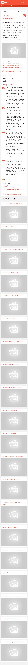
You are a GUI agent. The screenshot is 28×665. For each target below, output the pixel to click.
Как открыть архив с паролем (11, 189)
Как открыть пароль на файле (11, 295)
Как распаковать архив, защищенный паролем (12, 68)
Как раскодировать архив (10, 364)
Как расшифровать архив (10, 619)
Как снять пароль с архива (10, 272)
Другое (14, 5)
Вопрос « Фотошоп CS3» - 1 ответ (13, 71)
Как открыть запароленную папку (12, 456)
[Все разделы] (26, 2)
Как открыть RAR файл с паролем (10, 65)
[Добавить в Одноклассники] (3, 179)
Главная (2, 5)
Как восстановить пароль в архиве (13, 596)
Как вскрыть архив (8, 226)
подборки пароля (19, 155)
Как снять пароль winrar (9, 410)
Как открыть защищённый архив (12, 203)
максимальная (9, 137)
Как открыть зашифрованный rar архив (12, 503)
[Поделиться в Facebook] (7, 179)
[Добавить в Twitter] (9, 179)
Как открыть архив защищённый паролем (12, 185)
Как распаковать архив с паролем (12, 249)
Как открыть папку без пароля (11, 188)
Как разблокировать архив (10, 573)
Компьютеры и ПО (8, 5)
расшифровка (9, 120)
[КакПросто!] (5, 2)
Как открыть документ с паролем (12, 387)
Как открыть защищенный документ (13, 642)
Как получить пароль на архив (11, 479)
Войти (22, 2)
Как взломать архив (8, 318)
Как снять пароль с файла (10, 433)
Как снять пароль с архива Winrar (12, 550)
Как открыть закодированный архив (13, 341)
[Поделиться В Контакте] (5, 179)
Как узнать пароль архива (10, 527)
